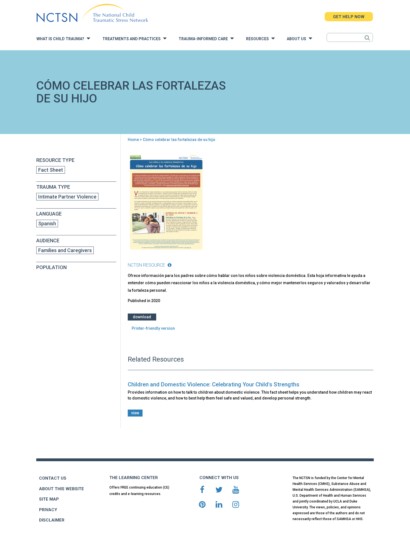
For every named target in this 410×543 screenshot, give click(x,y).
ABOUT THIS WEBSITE (61, 488)
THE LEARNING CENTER (133, 477)
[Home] (92, 13)
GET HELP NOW (349, 16)
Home (133, 139)
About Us (298, 39)
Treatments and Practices (132, 39)
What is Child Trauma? (62, 39)
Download (142, 317)
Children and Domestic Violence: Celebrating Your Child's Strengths (213, 384)
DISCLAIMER (51, 520)
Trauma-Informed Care (204, 39)
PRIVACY (48, 509)
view (135, 413)
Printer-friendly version (153, 328)
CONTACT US (52, 478)
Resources (258, 39)
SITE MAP (49, 499)
